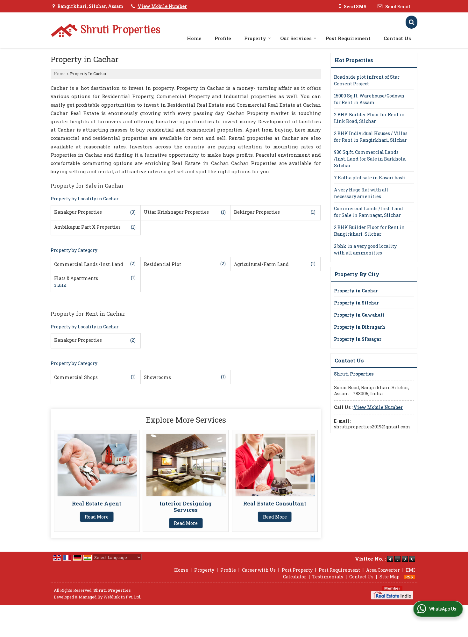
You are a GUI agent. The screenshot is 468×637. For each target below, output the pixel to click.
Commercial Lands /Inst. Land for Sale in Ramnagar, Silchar (368, 211)
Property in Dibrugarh (359, 327)
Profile (223, 38)
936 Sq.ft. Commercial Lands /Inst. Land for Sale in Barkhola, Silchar (370, 158)
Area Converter (383, 570)
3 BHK (60, 285)
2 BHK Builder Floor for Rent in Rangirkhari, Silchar (369, 230)
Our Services (296, 38)
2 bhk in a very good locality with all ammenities (365, 249)
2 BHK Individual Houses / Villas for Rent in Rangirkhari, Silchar (371, 136)
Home (194, 38)
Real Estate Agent (96, 503)
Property (255, 38)
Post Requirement (348, 38)
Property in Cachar (356, 291)
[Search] (411, 22)
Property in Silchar (356, 303)
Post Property (297, 570)
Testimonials (327, 577)
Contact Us (397, 38)
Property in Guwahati (359, 315)
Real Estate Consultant (274, 503)
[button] (162, 6)
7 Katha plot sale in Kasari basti (370, 178)
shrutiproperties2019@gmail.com (372, 427)
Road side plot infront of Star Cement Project (367, 80)
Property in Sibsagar (357, 339)
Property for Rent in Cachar (88, 313)
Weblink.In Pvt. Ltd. (122, 596)
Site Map (389, 577)
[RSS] (409, 577)
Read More (97, 517)
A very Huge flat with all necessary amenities (361, 193)
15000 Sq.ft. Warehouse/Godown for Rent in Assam (369, 99)
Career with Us (259, 570)
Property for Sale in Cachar (87, 185)
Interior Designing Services (186, 506)
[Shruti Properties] (105, 30)
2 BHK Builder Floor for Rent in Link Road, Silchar (369, 117)
